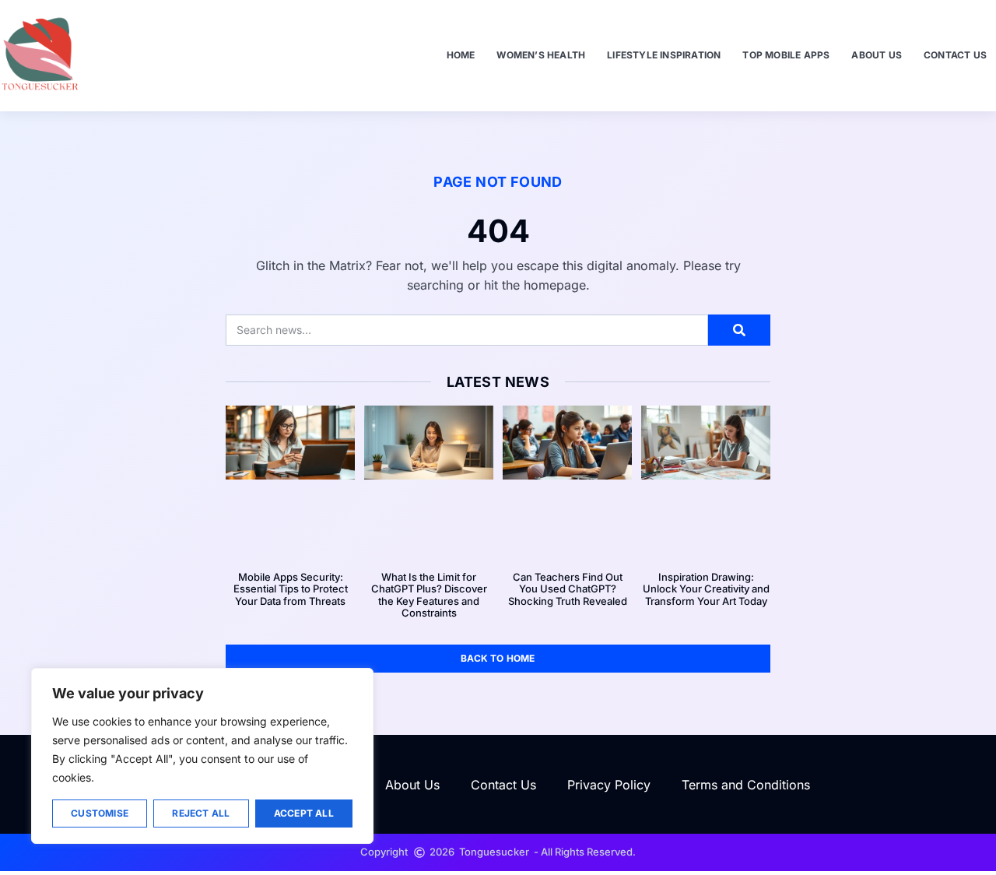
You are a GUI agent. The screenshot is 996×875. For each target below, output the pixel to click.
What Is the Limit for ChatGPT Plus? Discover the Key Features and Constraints (429, 595)
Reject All (201, 813)
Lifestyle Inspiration (664, 55)
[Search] (739, 330)
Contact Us (955, 55)
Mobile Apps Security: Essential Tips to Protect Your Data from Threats (290, 589)
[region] (202, 756)
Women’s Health (540, 55)
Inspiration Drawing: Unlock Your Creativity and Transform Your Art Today (706, 589)
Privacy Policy (609, 784)
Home (461, 55)
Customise (99, 813)
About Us (876, 55)
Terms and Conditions (746, 784)
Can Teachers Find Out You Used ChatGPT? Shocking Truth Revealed (567, 589)
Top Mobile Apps (785, 55)
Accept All (304, 813)
